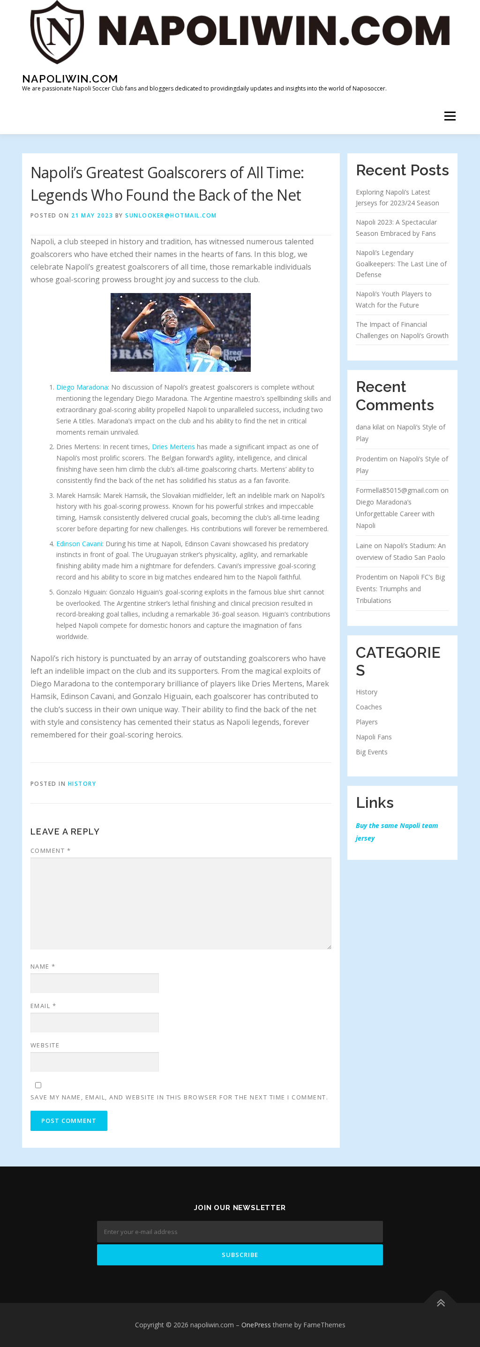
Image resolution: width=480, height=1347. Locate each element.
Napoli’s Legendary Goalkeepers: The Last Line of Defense (401, 263)
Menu (450, 116)
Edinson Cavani (79, 543)
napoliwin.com (70, 78)
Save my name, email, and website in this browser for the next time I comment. (179, 1097)
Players (367, 721)
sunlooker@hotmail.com (171, 215)
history (82, 784)
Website (45, 1045)
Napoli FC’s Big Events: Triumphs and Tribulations (400, 588)
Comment (50, 850)
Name (43, 966)
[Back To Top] (440, 1303)
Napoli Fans (374, 736)
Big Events (372, 751)
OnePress (256, 1324)
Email (43, 1005)
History (366, 691)
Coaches (369, 706)
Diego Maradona (82, 387)
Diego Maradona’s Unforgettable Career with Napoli (395, 513)
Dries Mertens (173, 446)
